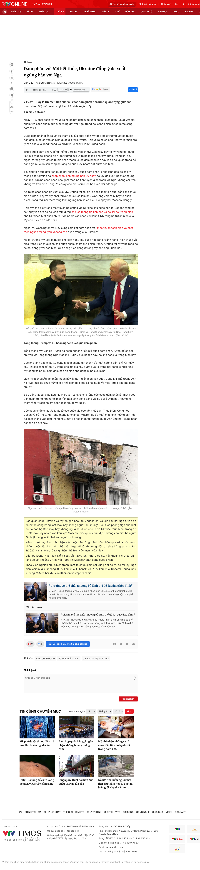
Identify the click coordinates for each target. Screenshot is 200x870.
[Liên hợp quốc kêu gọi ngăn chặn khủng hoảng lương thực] (76, 727)
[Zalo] (121, 644)
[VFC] (177, 829)
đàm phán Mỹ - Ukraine (96, 658)
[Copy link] (11, 71)
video (176, 11)
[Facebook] (11, 64)
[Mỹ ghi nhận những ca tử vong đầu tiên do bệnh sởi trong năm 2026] (116, 727)
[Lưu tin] (11, 95)
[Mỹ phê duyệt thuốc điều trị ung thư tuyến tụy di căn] (37, 727)
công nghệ (146, 11)
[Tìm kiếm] (184, 4)
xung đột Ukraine (45, 658)
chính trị (16, 11)
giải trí (105, 11)
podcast (190, 11)
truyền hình (89, 11)
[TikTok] (37, 839)
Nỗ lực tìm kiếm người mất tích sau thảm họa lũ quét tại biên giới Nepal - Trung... (115, 784)
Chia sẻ (133, 89)
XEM (129, 711)
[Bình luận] (11, 77)
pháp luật (44, 11)
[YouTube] (31, 839)
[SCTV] (177, 848)
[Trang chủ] (4, 11)
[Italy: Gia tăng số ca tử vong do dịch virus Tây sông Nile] (37, 766)
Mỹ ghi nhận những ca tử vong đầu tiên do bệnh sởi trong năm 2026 (114, 745)
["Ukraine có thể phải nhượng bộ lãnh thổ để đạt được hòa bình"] (42, 623)
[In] (11, 88)
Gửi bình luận (128, 699)
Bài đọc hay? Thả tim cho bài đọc (70, 644)
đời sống (130, 11)
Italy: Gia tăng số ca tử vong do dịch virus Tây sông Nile (37, 782)
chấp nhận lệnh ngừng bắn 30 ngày (74, 176)
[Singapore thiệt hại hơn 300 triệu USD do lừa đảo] (76, 766)
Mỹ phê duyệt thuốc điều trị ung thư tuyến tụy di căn (37, 743)
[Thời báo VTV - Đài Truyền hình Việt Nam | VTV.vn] (14, 4)
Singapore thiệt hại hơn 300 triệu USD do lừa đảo (76, 782)
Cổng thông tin (149, 4)
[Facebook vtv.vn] (177, 4)
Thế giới (60, 11)
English (167, 4)
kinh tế (73, 11)
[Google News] (100, 89)
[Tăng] (11, 102)
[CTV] (177, 839)
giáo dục (163, 11)
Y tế (117, 11)
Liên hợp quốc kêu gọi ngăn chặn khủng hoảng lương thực (76, 745)
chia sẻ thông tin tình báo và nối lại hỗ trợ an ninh (102, 212)
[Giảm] (11, 111)
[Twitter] (127, 644)
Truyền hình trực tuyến (123, 4)
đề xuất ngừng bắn (68, 658)
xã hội (30, 11)
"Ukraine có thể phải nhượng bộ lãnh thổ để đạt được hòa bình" (91, 585)
